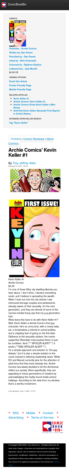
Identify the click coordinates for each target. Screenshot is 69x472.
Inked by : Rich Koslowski (22, 60)
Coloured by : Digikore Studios (25, 64)
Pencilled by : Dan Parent (22, 56)
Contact (48, 413)
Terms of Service (42, 417)
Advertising (15, 417)
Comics (16, 139)
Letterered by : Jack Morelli (23, 68)
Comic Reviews (33, 139)
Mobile (30, 413)
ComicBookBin (16, 4)
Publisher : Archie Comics (23, 48)
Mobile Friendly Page (20, 89)
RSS (16, 413)
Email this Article (18, 81)
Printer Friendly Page (20, 85)
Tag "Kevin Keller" (18, 122)
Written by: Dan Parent (20, 52)
